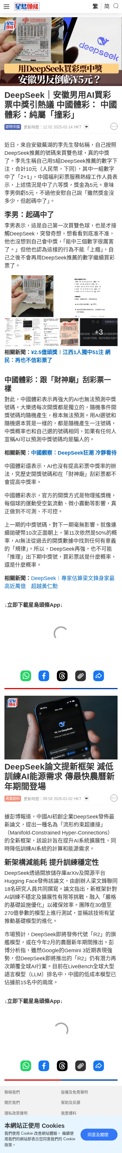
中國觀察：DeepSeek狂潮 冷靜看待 (74, 453)
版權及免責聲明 (74, 1092)
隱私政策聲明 (16, 1113)
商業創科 (13, 798)
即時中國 (13, 127)
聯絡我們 (12, 1092)
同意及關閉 (98, 1134)
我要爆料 (68, 1113)
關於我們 (12, 1102)
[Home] (27, 6)
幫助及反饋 (70, 1102)
